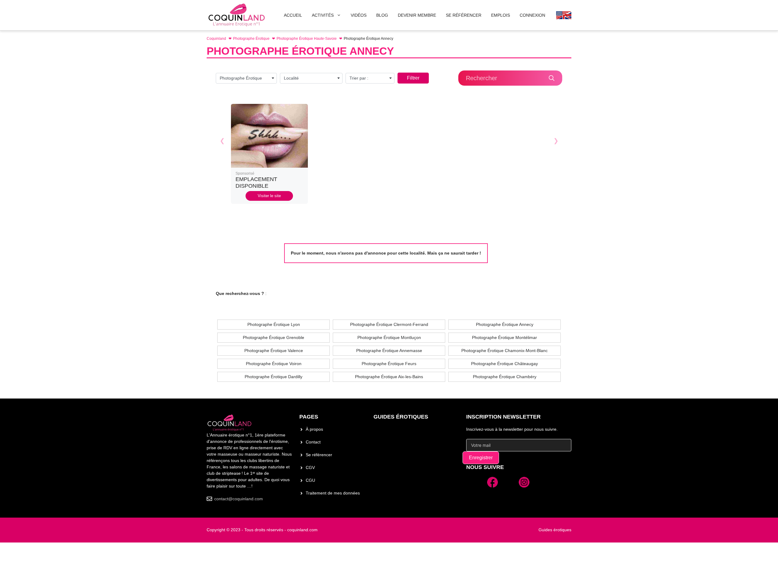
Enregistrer (481, 457)
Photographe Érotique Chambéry (504, 376)
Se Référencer (463, 15)
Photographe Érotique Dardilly (273, 376)
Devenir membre (417, 15)
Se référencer (319, 454)
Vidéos (359, 15)
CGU (310, 480)
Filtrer (413, 77)
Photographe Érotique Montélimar (504, 337)
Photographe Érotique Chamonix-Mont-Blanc (504, 350)
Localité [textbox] (291, 78)
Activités (323, 15)
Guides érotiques (401, 417)
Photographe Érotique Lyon (273, 324)
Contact (313, 442)
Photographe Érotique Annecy (504, 324)
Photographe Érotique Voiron (273, 363)
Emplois (500, 15)
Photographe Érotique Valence (273, 350)
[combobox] (246, 78)
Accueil (293, 15)
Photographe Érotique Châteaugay (504, 363)
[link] (269, 154)
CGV (310, 467)
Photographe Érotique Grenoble (273, 337)
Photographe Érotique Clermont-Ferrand (389, 324)
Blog (382, 15)
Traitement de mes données (333, 493)
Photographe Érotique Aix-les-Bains (389, 376)
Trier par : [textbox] (358, 78)
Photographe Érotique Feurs (389, 363)
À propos (314, 429)
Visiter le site (269, 195)
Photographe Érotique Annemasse (389, 350)
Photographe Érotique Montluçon (389, 337)
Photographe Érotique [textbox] (241, 78)
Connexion (532, 15)
